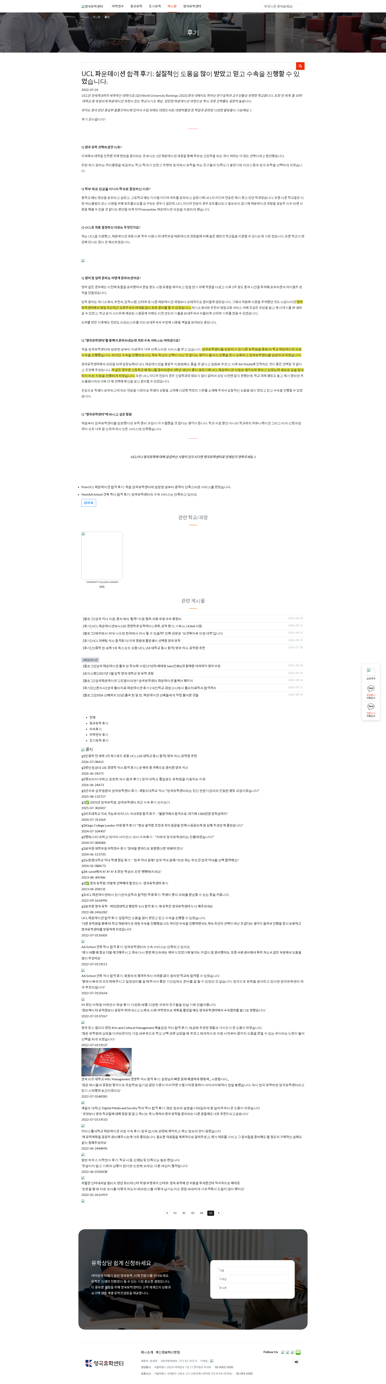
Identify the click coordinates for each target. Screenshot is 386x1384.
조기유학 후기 (99, 740)
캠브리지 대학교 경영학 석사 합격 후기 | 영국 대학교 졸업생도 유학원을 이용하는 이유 (145, 779)
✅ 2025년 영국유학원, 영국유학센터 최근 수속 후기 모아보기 (127, 802)
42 (184, 1213)
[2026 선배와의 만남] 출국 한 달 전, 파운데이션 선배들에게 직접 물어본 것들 (147, 695)
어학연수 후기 (98, 735)
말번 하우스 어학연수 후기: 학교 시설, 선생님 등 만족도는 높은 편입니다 (130, 1160)
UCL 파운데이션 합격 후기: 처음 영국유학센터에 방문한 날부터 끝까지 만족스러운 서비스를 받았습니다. (159, 487)
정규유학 (136, 6)
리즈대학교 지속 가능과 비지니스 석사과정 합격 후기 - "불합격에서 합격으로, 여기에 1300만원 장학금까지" (156, 814)
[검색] (301, 6)
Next (84, 494)
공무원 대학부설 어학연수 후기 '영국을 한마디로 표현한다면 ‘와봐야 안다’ (134, 848)
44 (201, 1213)
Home (85, 17)
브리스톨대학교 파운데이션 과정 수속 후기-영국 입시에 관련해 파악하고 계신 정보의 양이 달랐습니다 (151, 1131)
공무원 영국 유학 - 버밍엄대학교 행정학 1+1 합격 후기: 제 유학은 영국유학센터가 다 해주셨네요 (149, 906)
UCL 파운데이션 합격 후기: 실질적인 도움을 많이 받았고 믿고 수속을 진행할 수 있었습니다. (143, 918)
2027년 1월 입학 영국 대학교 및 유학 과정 (126, 673)
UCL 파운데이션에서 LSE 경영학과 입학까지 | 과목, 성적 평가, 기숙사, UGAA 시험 (147, 626)
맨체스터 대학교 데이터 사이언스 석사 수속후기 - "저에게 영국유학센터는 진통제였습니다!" (149, 837)
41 (175, 1213)
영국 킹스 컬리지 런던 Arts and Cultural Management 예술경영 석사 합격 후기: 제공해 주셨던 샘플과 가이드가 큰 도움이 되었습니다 (171, 1028)
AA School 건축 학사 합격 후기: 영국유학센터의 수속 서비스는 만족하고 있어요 (142, 494)
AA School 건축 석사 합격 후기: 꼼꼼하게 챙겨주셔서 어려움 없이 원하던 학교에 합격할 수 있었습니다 (150, 976)
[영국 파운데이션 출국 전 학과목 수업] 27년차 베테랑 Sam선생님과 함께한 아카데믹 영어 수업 (158, 666)
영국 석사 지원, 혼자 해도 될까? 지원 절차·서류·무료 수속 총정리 (138, 619)
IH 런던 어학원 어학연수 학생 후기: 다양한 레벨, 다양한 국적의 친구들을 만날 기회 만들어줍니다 (148, 1004)
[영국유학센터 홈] (92, 6)
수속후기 (95, 729)
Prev (84, 487)
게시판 (172, 6)
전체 (92, 717)
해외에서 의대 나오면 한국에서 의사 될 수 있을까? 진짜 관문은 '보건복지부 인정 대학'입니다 (159, 633)
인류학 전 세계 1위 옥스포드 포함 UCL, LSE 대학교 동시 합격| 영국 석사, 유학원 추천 (148, 648)
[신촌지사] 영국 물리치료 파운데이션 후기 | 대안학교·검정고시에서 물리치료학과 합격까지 (154, 688)
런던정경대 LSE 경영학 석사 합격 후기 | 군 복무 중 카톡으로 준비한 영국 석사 (136, 767)
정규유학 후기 (98, 723)
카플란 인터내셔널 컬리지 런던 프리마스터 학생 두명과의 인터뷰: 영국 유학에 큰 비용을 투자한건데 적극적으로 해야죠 (160, 1183)
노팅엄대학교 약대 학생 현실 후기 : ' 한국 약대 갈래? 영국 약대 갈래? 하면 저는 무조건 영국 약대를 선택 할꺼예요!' (162, 860)
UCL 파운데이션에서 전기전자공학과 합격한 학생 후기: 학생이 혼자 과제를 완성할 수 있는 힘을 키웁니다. (157, 894)
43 (192, 1213)
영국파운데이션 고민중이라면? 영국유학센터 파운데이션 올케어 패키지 (144, 680)
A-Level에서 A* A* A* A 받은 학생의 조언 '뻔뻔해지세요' (123, 871)
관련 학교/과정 (193, 517)
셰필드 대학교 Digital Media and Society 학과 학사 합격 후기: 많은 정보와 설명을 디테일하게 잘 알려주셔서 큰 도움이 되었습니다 (170, 1108)
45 (210, 1213)
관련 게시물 (193, 601)
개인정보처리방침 (167, 1352)
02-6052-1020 (224, 1367)
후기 (107, 17)
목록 (90, 503)
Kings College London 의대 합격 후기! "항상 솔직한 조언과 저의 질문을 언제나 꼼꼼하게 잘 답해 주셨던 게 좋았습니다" (164, 825)
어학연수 (118, 6)
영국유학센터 (192, 6)
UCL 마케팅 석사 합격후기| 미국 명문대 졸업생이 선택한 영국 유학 (136, 641)
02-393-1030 (244, 1373)
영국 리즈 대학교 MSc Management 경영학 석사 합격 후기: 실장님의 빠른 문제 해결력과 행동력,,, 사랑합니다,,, (155, 1079)
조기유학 (155, 6)
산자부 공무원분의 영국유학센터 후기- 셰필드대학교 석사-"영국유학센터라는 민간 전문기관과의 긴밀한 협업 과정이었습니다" (172, 790)
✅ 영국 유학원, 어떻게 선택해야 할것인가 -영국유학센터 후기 (126, 883)
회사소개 (147, 1352)
